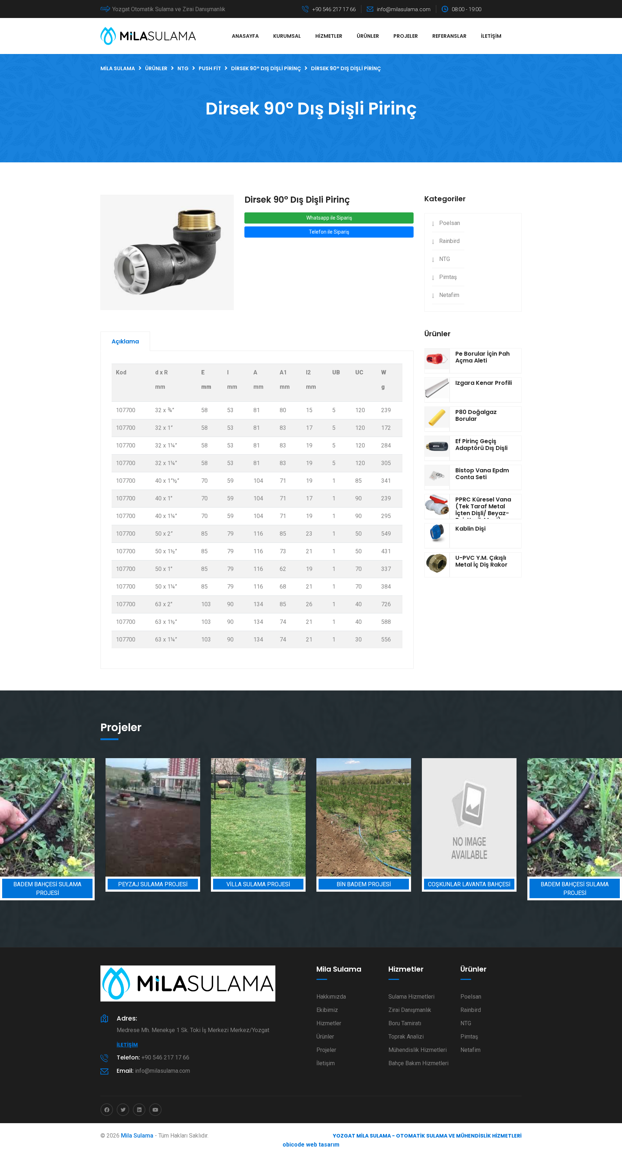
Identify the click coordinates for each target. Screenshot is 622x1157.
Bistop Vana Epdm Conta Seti (482, 473)
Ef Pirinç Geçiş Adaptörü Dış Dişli (481, 444)
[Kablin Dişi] (437, 536)
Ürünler (368, 36)
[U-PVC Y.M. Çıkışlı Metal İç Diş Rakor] (437, 565)
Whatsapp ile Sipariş (329, 218)
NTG (444, 259)
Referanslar (449, 36)
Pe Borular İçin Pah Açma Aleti (482, 357)
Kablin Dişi (470, 529)
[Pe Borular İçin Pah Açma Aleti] (437, 361)
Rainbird (449, 241)
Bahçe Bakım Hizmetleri (418, 1063)
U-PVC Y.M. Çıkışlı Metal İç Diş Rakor (481, 561)
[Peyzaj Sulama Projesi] (71, 817)
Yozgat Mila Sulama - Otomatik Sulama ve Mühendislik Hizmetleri (427, 1135)
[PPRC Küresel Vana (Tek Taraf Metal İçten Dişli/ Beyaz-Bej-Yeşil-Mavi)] (437, 506)
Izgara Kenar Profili (483, 383)
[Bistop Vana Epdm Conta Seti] (437, 477)
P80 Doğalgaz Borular (476, 415)
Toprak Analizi (406, 1036)
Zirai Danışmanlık (409, 1010)
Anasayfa (245, 36)
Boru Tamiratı (404, 1023)
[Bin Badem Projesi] (282, 817)
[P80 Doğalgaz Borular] (437, 419)
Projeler (405, 36)
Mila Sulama (137, 1135)
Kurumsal (287, 36)
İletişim (491, 36)
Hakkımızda (331, 996)
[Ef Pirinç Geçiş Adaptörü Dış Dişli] (437, 448)
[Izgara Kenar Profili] (437, 390)
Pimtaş (448, 277)
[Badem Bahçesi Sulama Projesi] (493, 817)
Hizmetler (328, 36)
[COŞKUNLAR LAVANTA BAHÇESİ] (388, 817)
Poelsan (449, 223)
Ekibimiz (327, 1010)
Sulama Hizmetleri (411, 996)
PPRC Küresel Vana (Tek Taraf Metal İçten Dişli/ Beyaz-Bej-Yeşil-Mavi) (483, 510)
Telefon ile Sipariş (329, 232)
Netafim (449, 295)
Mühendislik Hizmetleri (417, 1049)
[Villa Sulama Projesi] (177, 817)
